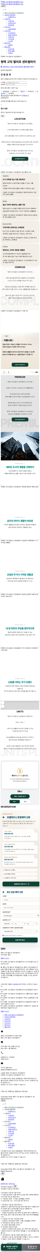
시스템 (10, 41)
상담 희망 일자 (7, 912)
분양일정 (11, 25)
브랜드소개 (12, 23)
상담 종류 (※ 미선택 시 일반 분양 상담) (13, 927)
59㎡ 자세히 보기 (20, 796)
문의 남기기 (4, 97)
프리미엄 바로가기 (20, 419)
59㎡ (20, 791)
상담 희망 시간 (7, 920)
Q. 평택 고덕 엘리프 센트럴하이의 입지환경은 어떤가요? (19, 991)
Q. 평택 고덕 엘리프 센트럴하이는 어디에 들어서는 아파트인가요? (19, 963)
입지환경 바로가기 (20, 158)
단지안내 (7, 31)
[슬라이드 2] (34, 372)
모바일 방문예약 (9, 15)
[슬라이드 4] (37, 372)
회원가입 (12, 1184)
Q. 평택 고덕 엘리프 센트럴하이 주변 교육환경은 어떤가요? (19, 999)
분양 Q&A (11, 51)
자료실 (10, 53)
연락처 (3, 84)
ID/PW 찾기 (4, 1184)
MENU (3, 6)
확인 (2, 116)
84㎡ (25, 801)
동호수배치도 (12, 35)
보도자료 (11, 49)
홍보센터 (7, 47)
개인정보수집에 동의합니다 (10, 935)
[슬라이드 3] (35, 372)
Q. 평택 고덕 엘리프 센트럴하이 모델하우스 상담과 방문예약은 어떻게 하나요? (19, 1007)
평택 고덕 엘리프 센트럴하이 (14, 13)
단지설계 (11, 39)
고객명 (3, 82)
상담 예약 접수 (20, 940)
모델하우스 (12, 17)
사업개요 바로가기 (20, 364)
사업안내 (7, 19)
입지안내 (7, 27)
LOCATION (12, 29)
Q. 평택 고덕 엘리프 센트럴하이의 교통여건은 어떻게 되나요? (19, 995)
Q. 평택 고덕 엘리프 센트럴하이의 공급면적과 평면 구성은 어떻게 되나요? (19, 1003)
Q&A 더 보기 (5, 958)
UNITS (10, 45)
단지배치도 (12, 33)
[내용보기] (25, 95)
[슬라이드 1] (32, 372)
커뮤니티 (11, 37)
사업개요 (11, 21)
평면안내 (7, 43)
